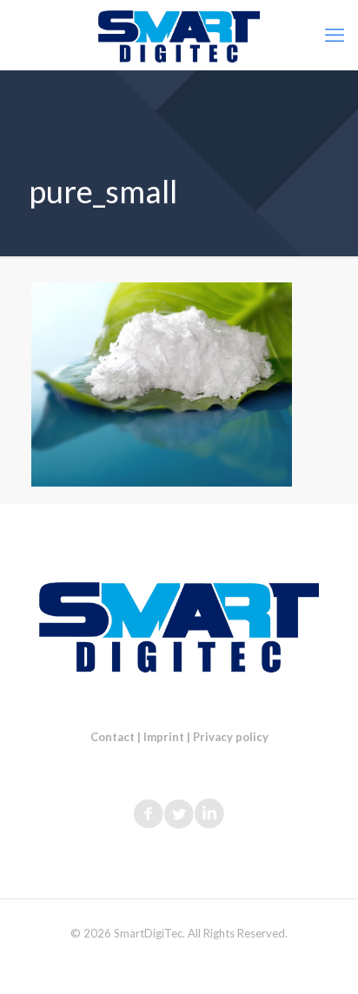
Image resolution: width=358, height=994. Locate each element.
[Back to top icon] (322, 958)
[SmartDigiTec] (179, 35)
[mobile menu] (334, 35)
